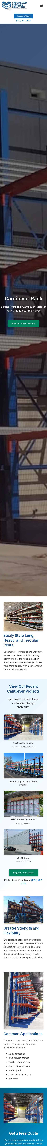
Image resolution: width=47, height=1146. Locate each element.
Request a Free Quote (23, 872)
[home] (14, 6)
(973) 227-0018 (23, 20)
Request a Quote (23, 16)
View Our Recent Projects (23, 323)
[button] (41, 5)
